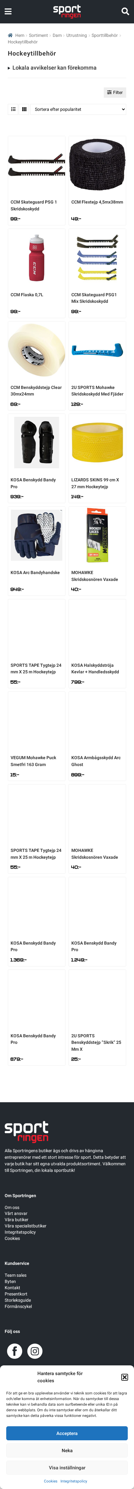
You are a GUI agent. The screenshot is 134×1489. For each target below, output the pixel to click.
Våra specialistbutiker (25, 1226)
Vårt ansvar (16, 1213)
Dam (57, 35)
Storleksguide (18, 1300)
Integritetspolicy (73, 1481)
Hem (19, 35)
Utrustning (76, 35)
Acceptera (67, 1433)
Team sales (15, 1275)
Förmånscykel (18, 1306)
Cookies (50, 1481)
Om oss (12, 1207)
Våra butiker (16, 1219)
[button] (125, 1377)
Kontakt (12, 1288)
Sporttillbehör (105, 35)
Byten (10, 1281)
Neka (67, 1450)
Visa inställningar (67, 1467)
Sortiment (38, 35)
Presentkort (16, 1294)
